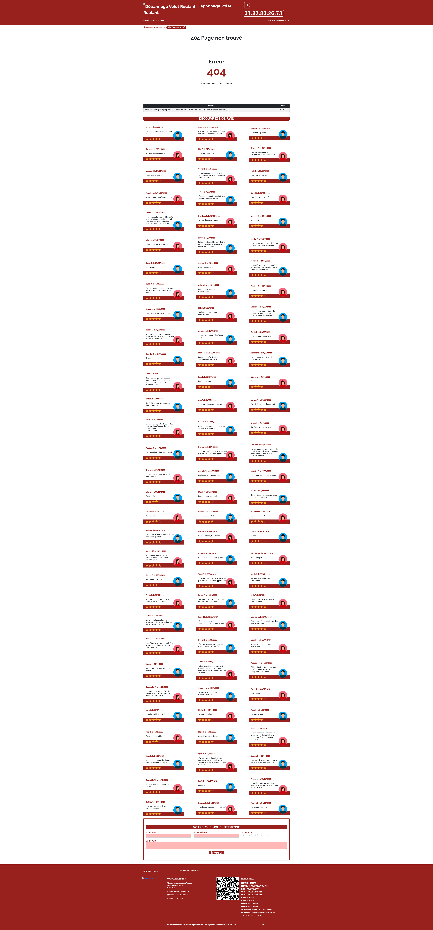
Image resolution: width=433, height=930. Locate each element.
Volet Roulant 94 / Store (251, 892)
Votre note (247, 832)
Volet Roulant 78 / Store (251, 895)
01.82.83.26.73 (182, 895)
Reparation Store (248, 883)
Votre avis (151, 841)
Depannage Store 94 (249, 904)
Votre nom (151, 832)
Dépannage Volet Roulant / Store (255, 886)
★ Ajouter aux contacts (251, 915)
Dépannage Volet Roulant (154, 21)
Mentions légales (150, 871)
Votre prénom (200, 832)
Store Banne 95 (247, 898)
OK (263, 925)
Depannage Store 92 (249, 906)
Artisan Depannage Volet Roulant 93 (256, 909)
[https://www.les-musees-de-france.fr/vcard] (227, 888)
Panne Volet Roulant (250, 889)
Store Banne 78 (247, 901)
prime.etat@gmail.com (182, 891)
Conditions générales (189, 871)
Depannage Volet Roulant (279, 21)
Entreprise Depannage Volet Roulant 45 (258, 912)
